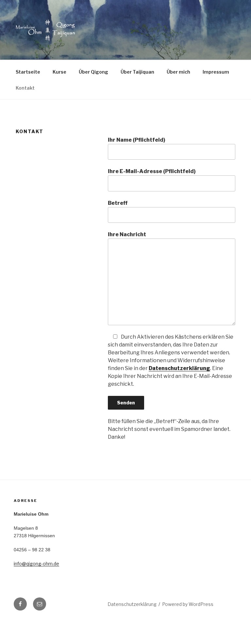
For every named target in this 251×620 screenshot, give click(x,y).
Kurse (59, 72)
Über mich (178, 72)
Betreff (117, 203)
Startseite (28, 72)
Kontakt (25, 88)
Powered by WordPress (187, 604)
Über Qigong (93, 72)
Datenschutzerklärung (179, 368)
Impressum (216, 72)
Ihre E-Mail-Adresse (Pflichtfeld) (152, 171)
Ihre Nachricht (127, 234)
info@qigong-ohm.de (36, 563)
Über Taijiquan (137, 72)
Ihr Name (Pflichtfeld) (136, 140)
